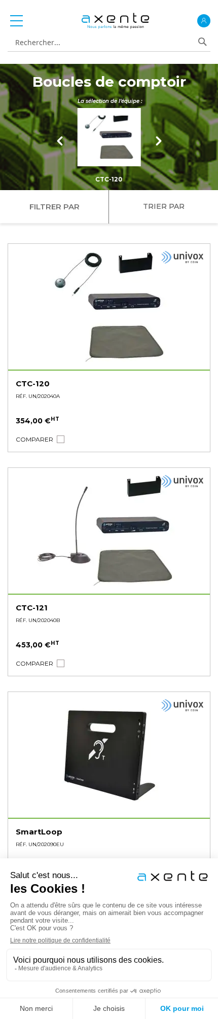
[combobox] (104, 43)
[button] (34, 439)
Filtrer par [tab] (54, 206)
